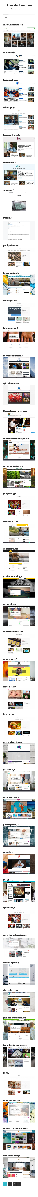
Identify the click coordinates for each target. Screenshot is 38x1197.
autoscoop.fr (9, 52)
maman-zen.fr (10, 162)
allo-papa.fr (9, 107)
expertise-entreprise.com (15, 935)
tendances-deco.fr (11, 1155)
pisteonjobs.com (10, 990)
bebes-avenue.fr (11, 328)
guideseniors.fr (10, 659)
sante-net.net (9, 686)
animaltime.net (10, 548)
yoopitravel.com (11, 797)
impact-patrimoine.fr (13, 355)
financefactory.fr (11, 824)
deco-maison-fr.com (12, 741)
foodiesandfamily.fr (12, 576)
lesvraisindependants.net (15, 1045)
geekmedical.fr (10, 604)
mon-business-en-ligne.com (16, 438)
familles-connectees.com (14, 1017)
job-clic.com (8, 714)
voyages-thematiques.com (15, 1128)
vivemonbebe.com (11, 1100)
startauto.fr (8, 190)
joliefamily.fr (9, 493)
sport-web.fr (9, 907)
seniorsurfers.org (11, 962)
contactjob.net (10, 300)
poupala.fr (8, 852)
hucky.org (8, 879)
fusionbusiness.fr (11, 79)
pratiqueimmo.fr (11, 245)
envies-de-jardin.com (13, 466)
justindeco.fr (9, 769)
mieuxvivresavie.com (13, 24)
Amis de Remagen (19, 5)
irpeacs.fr (7, 217)
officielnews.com (11, 383)
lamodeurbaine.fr (11, 135)
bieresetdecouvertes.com (15, 410)
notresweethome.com (13, 631)
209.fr (6, 1072)
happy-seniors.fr (11, 272)
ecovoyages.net (10, 521)
